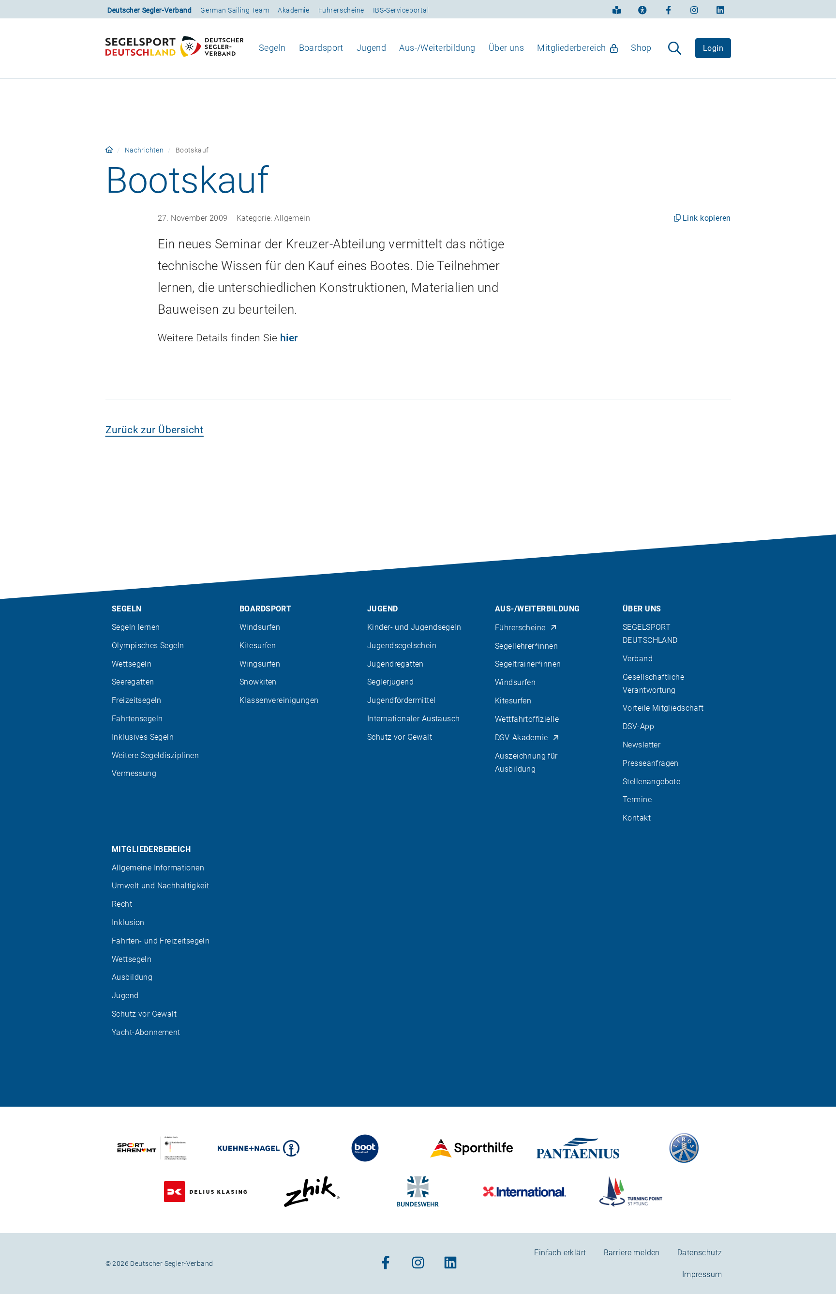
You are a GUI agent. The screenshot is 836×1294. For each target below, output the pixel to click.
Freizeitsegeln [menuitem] (137, 700)
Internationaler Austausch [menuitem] (413, 718)
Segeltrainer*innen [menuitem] (528, 664)
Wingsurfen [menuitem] (259, 664)
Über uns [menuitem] (506, 48)
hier (289, 338)
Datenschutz (699, 1252)
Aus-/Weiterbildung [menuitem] (437, 48)
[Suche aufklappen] (674, 48)
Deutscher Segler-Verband (149, 10)
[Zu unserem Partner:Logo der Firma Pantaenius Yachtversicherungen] (578, 1148)
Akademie (293, 10)
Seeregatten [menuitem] (133, 681)
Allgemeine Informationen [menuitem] (158, 867)
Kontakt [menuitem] (637, 817)
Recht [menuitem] (122, 904)
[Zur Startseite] (174, 48)
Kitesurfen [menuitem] (257, 645)
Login (713, 48)
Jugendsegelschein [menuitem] (401, 645)
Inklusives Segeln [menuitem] (143, 737)
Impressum (702, 1274)
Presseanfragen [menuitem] (651, 763)
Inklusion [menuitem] (128, 922)
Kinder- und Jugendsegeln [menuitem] (414, 627)
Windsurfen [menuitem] (259, 627)
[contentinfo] (418, 914)
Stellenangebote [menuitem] (651, 781)
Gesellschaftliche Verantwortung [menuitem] (653, 683)
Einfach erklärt (560, 1252)
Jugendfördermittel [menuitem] (401, 700)
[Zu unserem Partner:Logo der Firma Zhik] (311, 1191)
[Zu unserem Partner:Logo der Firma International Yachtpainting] (524, 1191)
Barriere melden (632, 1252)
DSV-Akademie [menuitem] (521, 737)
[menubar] (455, 48)
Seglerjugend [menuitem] (390, 681)
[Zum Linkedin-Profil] (720, 9)
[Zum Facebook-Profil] (669, 9)
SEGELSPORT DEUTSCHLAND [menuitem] (650, 634)
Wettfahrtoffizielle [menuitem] (527, 719)
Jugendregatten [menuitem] (395, 664)
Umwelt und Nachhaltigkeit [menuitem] (160, 885)
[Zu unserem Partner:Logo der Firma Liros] (684, 1148)
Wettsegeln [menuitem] (131, 664)
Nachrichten (144, 150)
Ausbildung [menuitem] (132, 977)
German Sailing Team (234, 10)
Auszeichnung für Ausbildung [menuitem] (526, 762)
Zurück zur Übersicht (154, 430)
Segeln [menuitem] (272, 48)
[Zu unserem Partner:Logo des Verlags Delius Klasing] (205, 1191)
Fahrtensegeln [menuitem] (137, 718)
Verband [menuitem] (638, 658)
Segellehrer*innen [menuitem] (526, 646)
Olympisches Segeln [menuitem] (148, 645)
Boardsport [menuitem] (321, 48)
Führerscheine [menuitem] (520, 627)
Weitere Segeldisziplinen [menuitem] (155, 755)
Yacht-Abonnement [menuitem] (146, 1032)
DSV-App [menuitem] (638, 726)
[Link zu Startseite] (109, 150)
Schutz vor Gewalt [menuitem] (399, 737)
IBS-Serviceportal (401, 10)
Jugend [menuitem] (372, 48)
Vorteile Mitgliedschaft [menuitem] (663, 708)
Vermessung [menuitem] (134, 773)
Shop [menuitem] (641, 48)
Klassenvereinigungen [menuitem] (278, 700)
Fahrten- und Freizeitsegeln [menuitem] (160, 940)
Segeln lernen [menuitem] (136, 627)
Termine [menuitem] (637, 799)
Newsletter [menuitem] (641, 744)
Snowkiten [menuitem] (258, 681)
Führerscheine (341, 10)
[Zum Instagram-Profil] (694, 9)
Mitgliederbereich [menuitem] (571, 48)
